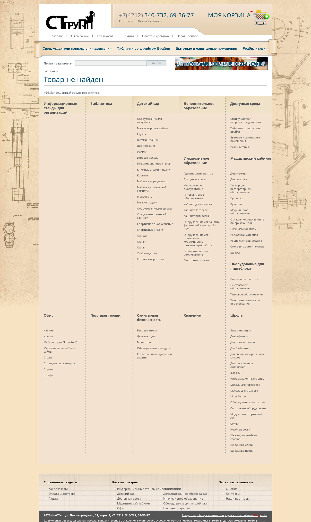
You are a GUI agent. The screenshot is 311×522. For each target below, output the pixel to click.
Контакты (126, 21)
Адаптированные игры (198, 173)
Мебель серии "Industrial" (60, 342)
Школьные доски (241, 445)
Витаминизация (147, 140)
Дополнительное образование (199, 105)
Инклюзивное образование (196, 160)
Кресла (48, 336)
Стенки (141, 241)
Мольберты (144, 196)
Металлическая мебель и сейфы (60, 349)
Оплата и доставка (155, 36)
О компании (80, 36)
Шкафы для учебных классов (243, 436)
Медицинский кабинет (251, 158)
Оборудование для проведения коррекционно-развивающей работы (198, 240)
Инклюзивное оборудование (193, 187)
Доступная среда (245, 103)
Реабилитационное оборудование (196, 252)
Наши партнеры (237, 498)
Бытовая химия (147, 330)
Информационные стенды (154, 163)
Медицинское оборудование (240, 211)
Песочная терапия (106, 315)
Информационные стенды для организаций (60, 107)
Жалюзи (142, 152)
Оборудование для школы (154, 208)
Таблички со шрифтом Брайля (143, 48)
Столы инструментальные (247, 246)
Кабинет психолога (196, 216)
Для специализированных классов (247, 355)
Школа (236, 315)
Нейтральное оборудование (240, 286)
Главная (50, 71)
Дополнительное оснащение (241, 364)
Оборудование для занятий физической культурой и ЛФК (202, 225)
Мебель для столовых (244, 390)
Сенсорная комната (196, 260)
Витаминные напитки (244, 279)
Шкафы (235, 252)
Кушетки (236, 204)
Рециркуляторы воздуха (246, 240)
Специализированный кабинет (151, 216)
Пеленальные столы (243, 228)
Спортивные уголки (150, 229)
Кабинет (49, 330)
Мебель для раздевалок (152, 181)
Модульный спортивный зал (246, 415)
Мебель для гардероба (245, 384)
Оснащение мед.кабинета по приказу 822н (247, 221)
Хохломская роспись (150, 259)
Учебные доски (147, 253)
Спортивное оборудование (155, 224)
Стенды (142, 235)
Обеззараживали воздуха (153, 348)
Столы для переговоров (59, 363)
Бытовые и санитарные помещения (206, 48)
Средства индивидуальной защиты (154, 355)
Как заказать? (106, 36)
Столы (141, 247)
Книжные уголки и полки (153, 169)
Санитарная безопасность (149, 317)
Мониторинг (145, 342)
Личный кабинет (150, 21)
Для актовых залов (242, 342)
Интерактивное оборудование (194, 196)
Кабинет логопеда (195, 210)
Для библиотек (240, 348)
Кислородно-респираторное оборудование (240, 188)
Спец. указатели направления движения (77, 48)
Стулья (141, 134)
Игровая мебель (147, 157)
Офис (48, 315)
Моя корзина (229, 15)
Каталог (57, 36)
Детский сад (148, 103)
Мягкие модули (147, 202)
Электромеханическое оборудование (245, 301)
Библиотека (101, 103)
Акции (129, 36)
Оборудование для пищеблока (149, 120)
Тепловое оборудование (246, 294)
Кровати (142, 175)
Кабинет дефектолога (198, 204)
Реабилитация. (255, 48)
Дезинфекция (146, 145)
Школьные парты (241, 450)
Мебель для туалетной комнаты (151, 188)
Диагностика (238, 179)
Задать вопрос (187, 36)
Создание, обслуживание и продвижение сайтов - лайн (224, 515)
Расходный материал (244, 235)
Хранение (192, 315)
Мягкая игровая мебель (152, 128)
